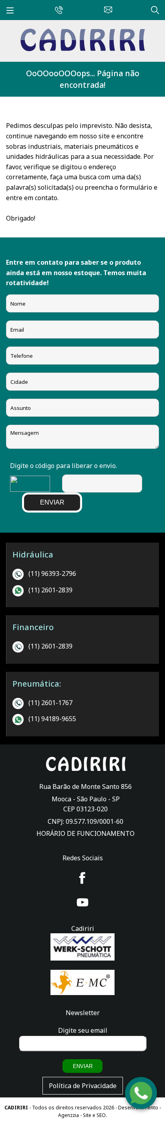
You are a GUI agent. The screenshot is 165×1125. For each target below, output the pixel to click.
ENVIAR (52, 502)
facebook (82, 878)
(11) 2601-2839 (50, 590)
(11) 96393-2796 (52, 573)
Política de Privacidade (83, 1085)
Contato (106, 9)
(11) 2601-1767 (50, 702)
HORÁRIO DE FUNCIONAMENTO (85, 833)
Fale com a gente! (141, 1095)
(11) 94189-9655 (52, 718)
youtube (82, 902)
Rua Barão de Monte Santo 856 (85, 786)
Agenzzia (68, 1115)
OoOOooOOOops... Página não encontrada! (82, 79)
